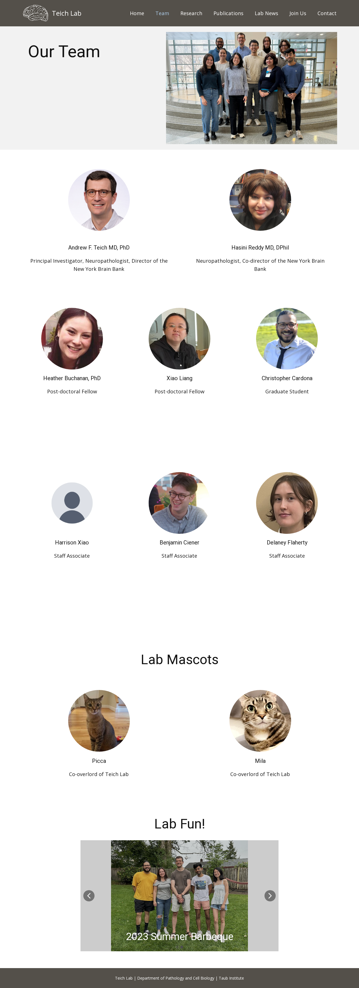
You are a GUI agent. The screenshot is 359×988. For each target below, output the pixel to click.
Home (137, 13)
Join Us (297, 13)
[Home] (35, 13)
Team (162, 13)
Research (191, 13)
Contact (327, 13)
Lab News (266, 13)
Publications (228, 13)
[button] (89, 895)
